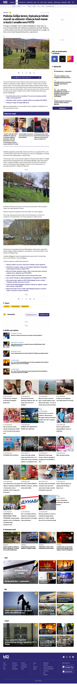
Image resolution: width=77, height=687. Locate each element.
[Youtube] (73, 657)
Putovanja (15, 665)
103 (8, 333)
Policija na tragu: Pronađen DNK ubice (17, 102)
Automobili (24, 667)
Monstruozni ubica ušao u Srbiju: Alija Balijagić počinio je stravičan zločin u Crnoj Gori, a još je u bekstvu (26, 289)
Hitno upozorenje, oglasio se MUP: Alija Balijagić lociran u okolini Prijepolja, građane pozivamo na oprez (25, 281)
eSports (23, 663)
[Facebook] (54, 59)
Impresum (45, 665)
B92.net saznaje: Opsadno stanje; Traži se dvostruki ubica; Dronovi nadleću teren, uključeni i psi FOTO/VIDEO (26, 272)
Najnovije (12, 2)
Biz (4, 667)
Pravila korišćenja (48, 667)
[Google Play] (68, 667)
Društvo (60, 628)
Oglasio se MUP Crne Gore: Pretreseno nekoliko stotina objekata (25, 264)
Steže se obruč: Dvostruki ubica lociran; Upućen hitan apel (23, 275)
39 (8, 351)
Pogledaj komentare (31, 314)
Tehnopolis (24, 665)
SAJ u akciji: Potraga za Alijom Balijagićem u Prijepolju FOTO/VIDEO (26, 278)
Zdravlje (14, 663)
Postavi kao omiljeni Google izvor (21, 77)
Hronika (5, 12)
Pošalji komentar (44, 314)
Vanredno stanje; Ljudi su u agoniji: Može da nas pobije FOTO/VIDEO (26, 100)
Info (4, 663)
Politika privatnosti (48, 669)
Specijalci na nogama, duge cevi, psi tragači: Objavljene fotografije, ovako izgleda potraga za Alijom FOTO (26, 268)
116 (8, 342)
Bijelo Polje (25, 306)
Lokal (22, 669)
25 (8, 360)
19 (54, 636)
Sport (4, 665)
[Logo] (5, 2)
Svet (41, 577)
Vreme (34, 669)
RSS (44, 672)
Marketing (46, 663)
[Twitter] (62, 59)
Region (60, 577)
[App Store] (68, 671)
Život (4, 669)
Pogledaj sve (62, 108)
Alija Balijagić (16, 306)
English (35, 667)
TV (33, 665)
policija (7, 306)
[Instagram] (70, 59)
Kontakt (45, 674)
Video (34, 663)
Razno (6, 579)
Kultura (14, 667)
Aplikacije (45, 671)
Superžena (15, 669)
